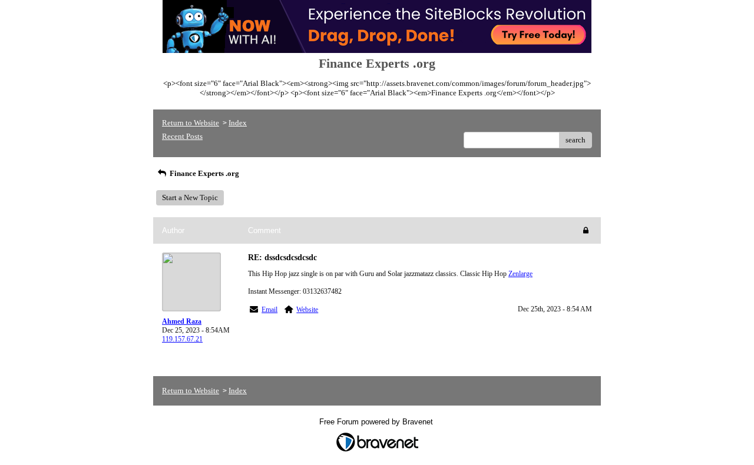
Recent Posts (182, 136)
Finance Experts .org (203, 173)
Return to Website (190, 122)
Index (238, 122)
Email (269, 309)
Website (307, 309)
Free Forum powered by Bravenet (377, 421)
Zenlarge (520, 274)
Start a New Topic (190, 197)
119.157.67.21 (182, 339)
